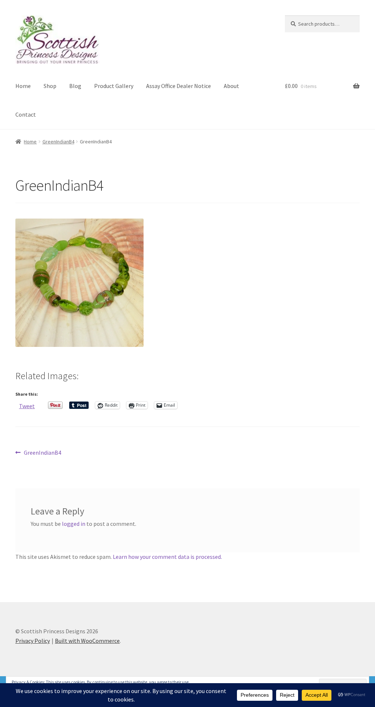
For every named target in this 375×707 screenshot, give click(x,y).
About (231, 85)
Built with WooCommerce (87, 640)
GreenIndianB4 (58, 141)
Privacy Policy (32, 640)
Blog (75, 85)
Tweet (27, 405)
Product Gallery (113, 85)
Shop (50, 85)
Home (23, 85)
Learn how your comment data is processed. (167, 556)
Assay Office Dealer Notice (178, 85)
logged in (73, 523)
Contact (25, 114)
